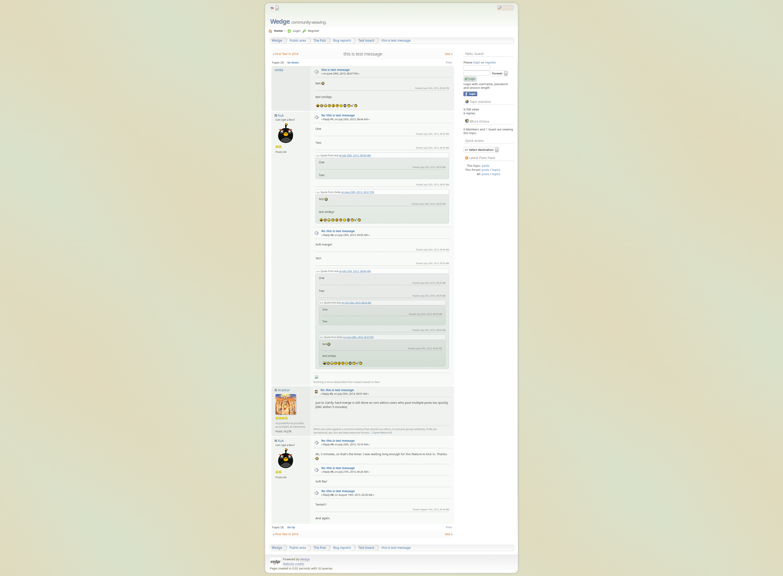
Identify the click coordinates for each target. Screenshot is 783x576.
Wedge (280, 21)
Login (297, 31)
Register (313, 31)
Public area (298, 40)
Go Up (291, 527)
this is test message (396, 40)
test (447, 54)
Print (449, 62)
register (490, 62)
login (476, 62)
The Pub (319, 40)
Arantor (284, 390)
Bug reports (342, 40)
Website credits (293, 564)
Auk (281, 115)
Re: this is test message (338, 115)
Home (278, 31)
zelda (279, 69)
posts (485, 166)
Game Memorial (382, 432)
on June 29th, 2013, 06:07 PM (357, 192)
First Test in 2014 (286, 54)
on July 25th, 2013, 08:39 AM (355, 155)
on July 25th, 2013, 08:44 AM (355, 271)
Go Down (293, 62)
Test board (366, 40)
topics (496, 170)
